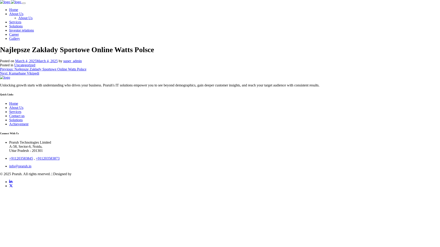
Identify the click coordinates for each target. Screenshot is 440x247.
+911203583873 (48, 158)
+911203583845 (21, 158)
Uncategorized (24, 65)
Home (13, 103)
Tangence (79, 174)
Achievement (18, 124)
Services (15, 112)
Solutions (16, 120)
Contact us (17, 116)
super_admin (72, 61)
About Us (16, 108)
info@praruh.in (20, 166)
